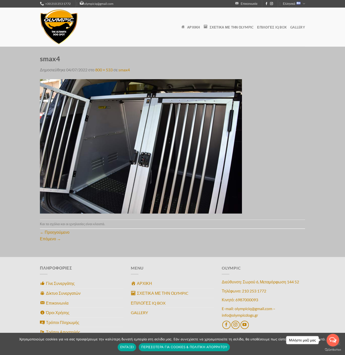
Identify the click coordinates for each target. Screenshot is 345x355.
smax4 (124, 69)
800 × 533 (104, 69)
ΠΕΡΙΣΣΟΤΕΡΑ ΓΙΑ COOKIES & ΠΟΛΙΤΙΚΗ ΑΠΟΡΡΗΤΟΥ (184, 347)
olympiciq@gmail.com (98, 4)
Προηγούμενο (54, 232)
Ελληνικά (289, 4)
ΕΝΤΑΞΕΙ (127, 347)
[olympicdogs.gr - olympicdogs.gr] (65, 27)
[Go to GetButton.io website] (333, 349)
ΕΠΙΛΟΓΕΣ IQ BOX (272, 27)
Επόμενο (50, 238)
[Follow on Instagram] (271, 4)
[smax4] (141, 145)
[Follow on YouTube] (244, 325)
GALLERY (297, 27)
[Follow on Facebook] (266, 4)
